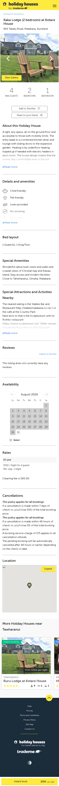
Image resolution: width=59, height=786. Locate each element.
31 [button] (18, 432)
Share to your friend (27, 115)
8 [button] (46, 411)
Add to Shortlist (27, 108)
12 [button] (29, 416)
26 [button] (29, 427)
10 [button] (18, 416)
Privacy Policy (29, 720)
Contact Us (30, 729)
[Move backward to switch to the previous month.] (12, 394)
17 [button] (18, 421)
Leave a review (48, 354)
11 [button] (24, 416)
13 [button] (35, 416)
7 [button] (40, 411)
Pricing (29, 711)
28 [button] (40, 427)
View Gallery (11, 77)
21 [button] (40, 421)
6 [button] (35, 411)
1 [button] (46, 405)
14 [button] (40, 416)
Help (29, 706)
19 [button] (29, 421)
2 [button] (12, 411)
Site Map (29, 724)
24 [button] (18, 427)
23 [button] (12, 427)
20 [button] (35, 421)
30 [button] (12, 432)
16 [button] (12, 421)
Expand (48, 569)
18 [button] (24, 421)
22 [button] (46, 421)
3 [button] (18, 411)
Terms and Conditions (29, 715)
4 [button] (24, 411)
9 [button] (12, 416)
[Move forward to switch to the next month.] (46, 394)
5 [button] (29, 411)
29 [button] (46, 427)
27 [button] (35, 427)
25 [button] (24, 427)
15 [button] (46, 416)
